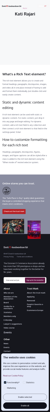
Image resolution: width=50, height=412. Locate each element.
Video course (9, 328)
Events (8, 332)
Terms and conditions (25, 257)
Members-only (10, 316)
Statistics (8, 312)
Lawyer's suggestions (13, 324)
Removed (31, 301)
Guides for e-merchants (9, 307)
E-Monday (8, 320)
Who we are (9, 293)
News (6, 344)
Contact (7, 351)
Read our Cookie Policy (13, 375)
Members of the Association (10, 298)
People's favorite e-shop (35, 305)
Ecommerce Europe (35, 310)
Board (6, 303)
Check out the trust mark (14, 211)
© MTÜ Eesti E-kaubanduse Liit (15, 254)
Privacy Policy (9, 257)
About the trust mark (36, 293)
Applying (30, 297)
